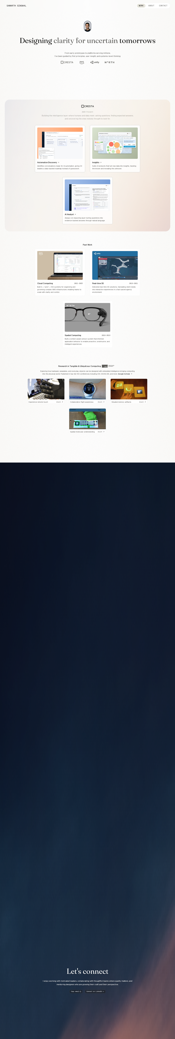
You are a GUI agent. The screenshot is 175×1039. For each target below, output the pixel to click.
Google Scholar (124, 374)
